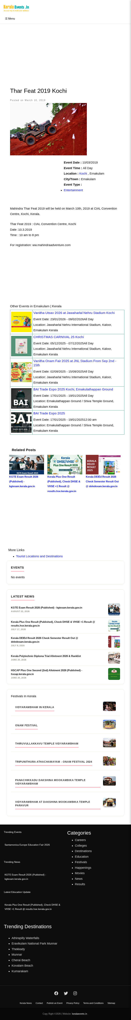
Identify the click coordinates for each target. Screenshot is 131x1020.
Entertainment (73, 190)
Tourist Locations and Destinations (39, 556)
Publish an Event (54, 1003)
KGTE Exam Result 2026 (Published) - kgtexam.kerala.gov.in (25, 876)
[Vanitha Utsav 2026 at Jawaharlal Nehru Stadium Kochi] (21, 321)
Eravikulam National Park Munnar (34, 943)
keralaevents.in (79, 1014)
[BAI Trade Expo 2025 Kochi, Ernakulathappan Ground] (21, 398)
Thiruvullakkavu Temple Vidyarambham (46, 743)
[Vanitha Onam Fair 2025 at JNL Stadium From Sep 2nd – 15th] (21, 372)
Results (80, 884)
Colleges (81, 845)
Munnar (17, 954)
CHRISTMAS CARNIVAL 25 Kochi (58, 337)
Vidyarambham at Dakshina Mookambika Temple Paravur (52, 803)
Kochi (83, 173)
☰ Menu (10, 18)
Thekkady (18, 949)
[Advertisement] (65, 52)
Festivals (81, 862)
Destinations (83, 851)
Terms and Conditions (93, 1003)
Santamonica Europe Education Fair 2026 (27, 845)
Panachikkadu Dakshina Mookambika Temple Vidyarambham (50, 782)
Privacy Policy (72, 1003)
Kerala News (26, 1003)
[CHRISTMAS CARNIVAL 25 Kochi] (21, 346)
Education (82, 856)
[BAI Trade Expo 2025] (21, 422)
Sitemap (111, 1003)
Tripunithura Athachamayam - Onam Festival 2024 (53, 761)
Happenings (83, 867)
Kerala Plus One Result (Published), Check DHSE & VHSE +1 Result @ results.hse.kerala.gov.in (32, 907)
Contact (39, 1003)
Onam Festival (26, 725)
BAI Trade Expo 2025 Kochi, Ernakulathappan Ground (73, 389)
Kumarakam (20, 971)
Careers (80, 840)
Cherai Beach (21, 960)
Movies (80, 873)
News (79, 878)
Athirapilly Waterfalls (25, 938)
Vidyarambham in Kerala (34, 707)
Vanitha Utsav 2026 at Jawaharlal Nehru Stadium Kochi (74, 313)
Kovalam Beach (22, 965)
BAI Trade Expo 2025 (49, 413)
